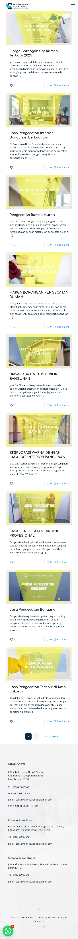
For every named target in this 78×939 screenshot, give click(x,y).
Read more (63, 85)
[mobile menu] (73, 5)
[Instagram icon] (44, 926)
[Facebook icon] (34, 926)
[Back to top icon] (39, 909)
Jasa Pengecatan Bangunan (34, 609)
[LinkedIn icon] (39, 926)
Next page (50, 736)
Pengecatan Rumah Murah (32, 215)
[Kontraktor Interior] (17, 5)
